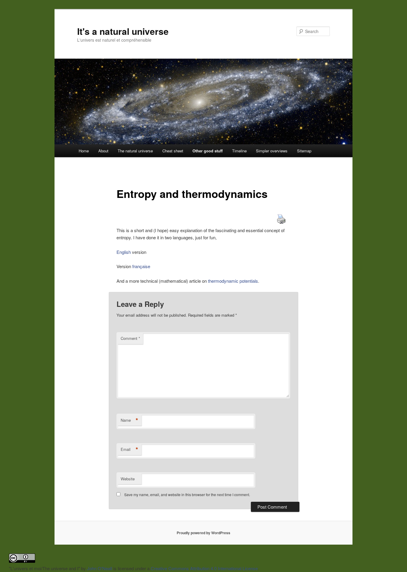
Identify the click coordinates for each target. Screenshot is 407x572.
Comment (130, 338)
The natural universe (135, 151)
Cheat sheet (172, 151)
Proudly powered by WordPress (203, 532)
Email (129, 449)
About (103, 151)
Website (128, 479)
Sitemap (304, 151)
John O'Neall (99, 568)
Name (129, 420)
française (141, 266)
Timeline (239, 151)
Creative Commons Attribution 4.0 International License (204, 568)
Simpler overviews (272, 151)
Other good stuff (207, 151)
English (123, 252)
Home (84, 151)
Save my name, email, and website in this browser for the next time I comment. (187, 494)
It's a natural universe (123, 31)
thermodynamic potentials (233, 281)
